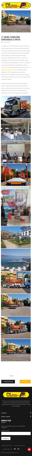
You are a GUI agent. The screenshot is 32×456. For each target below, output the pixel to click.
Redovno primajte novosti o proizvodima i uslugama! (13, 426)
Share (12, 376)
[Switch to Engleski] (18, 448)
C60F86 (8, 72)
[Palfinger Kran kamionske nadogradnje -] (16, 5)
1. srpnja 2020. (6, 42)
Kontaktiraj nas (7, 449)
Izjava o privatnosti (6, 445)
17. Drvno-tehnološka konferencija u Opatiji (10, 38)
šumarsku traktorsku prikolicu (9, 69)
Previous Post (8, 381)
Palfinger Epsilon (5, 67)
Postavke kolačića (19, 445)
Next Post (25, 381)
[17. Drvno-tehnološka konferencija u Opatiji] (16, 21)
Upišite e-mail (5, 430)
